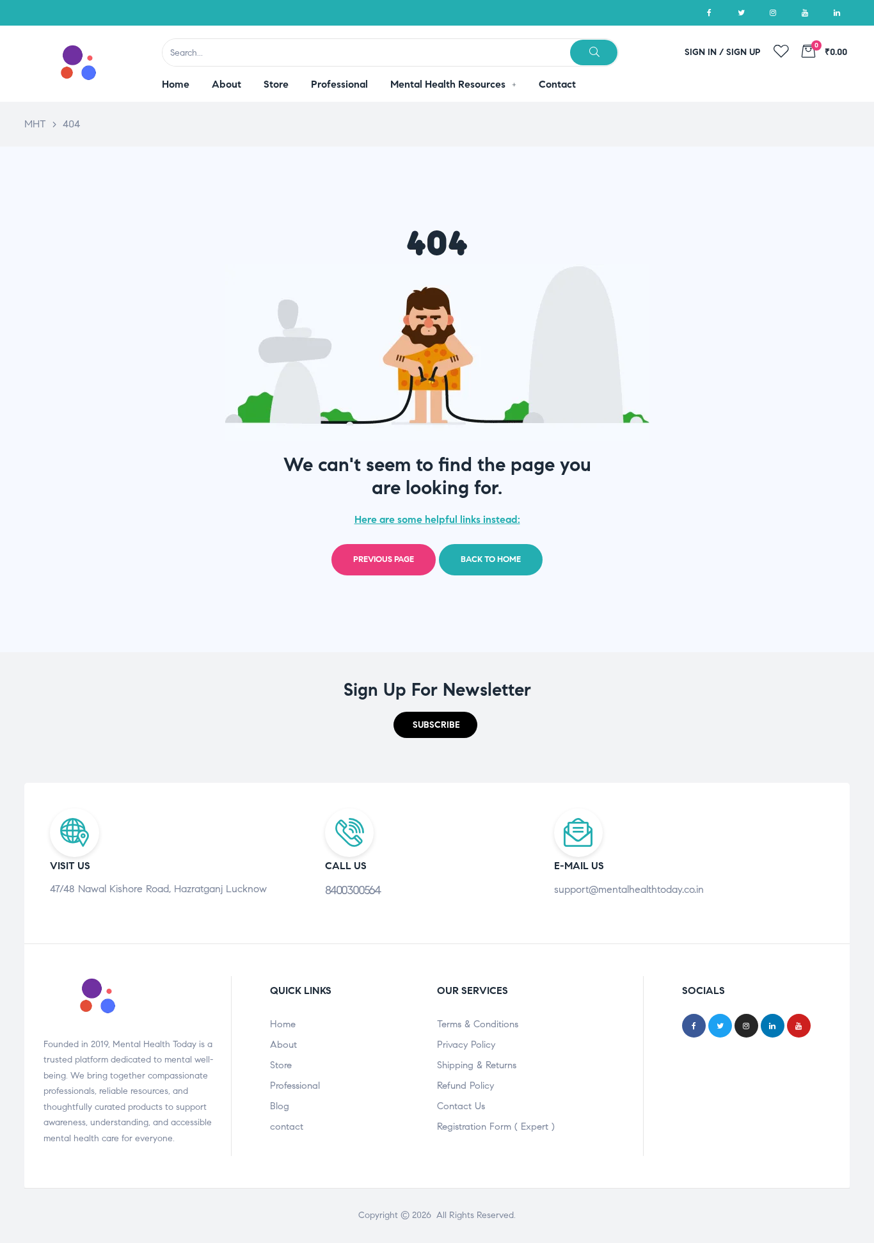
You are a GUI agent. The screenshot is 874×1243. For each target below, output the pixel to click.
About (283, 1044)
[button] (435, 725)
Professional (295, 1085)
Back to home (491, 559)
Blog (279, 1106)
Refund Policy (465, 1085)
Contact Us (461, 1106)
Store (281, 1065)
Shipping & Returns (476, 1065)
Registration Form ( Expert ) (496, 1126)
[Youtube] (805, 13)
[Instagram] (773, 13)
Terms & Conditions (477, 1024)
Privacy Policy (466, 1044)
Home (283, 1024)
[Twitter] (741, 13)
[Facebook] (709, 13)
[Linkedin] (837, 13)
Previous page (383, 559)
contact (286, 1126)
